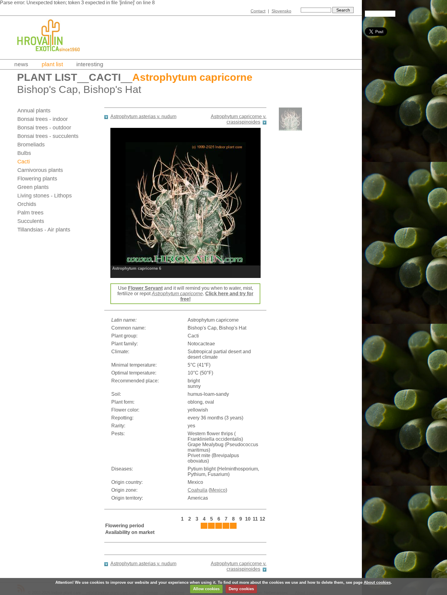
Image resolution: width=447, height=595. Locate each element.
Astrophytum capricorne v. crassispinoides (238, 119)
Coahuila (197, 490)
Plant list (52, 64)
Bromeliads (31, 145)
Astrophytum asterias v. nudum (143, 116)
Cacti (105, 77)
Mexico (218, 490)
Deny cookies (241, 588)
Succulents (30, 221)
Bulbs (24, 153)
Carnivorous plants (40, 170)
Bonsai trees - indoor (42, 119)
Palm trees (30, 213)
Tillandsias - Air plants (43, 230)
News (21, 64)
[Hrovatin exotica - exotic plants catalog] (54, 55)
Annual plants (33, 111)
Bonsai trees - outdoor (44, 128)
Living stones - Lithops (44, 196)
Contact (258, 11)
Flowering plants (37, 179)
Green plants (33, 187)
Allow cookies (206, 588)
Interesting (89, 64)
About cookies (377, 582)
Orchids (26, 204)
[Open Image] (185, 202)
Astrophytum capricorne (177, 293)
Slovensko (281, 11)
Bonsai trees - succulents (47, 136)
